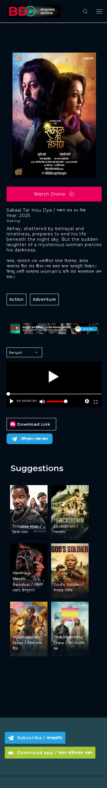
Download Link (33, 424)
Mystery (21, 626)
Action (16, 299)
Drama (20, 562)
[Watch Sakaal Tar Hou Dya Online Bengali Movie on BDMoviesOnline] (33, 11)
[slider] (57, 404)
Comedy (22, 515)
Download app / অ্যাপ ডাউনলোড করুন (54, 752)
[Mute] (42, 401)
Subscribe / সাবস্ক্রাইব (39, 737)
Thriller (61, 574)
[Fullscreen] (95, 401)
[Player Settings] (87, 401)
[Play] (54, 377)
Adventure (44, 299)
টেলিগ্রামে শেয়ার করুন (34, 438)
